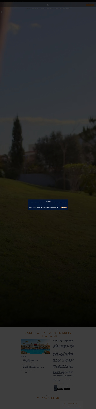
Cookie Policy (55, 204)
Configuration (38, 204)
